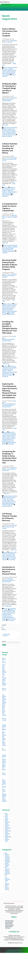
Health (7, 863)
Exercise (4, 70)
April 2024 (6, 816)
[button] (14, 6)
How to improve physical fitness (8, 437)
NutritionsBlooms (4, 2)
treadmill (7, 74)
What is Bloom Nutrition (8, 194)
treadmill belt (11, 251)
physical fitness (9, 248)
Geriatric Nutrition (7, 860)
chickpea (9, 370)
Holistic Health (7, 865)
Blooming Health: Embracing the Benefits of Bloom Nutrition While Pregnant (9, 264)
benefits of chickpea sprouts (8, 366)
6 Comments (10, 444)
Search (4, 641)
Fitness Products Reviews (10, 67)
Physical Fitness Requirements (9, 502)
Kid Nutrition (7, 868)
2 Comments (11, 559)
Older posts (7, 634)
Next (4, 629)
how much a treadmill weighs (8, 129)
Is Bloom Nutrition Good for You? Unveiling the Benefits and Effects (9, 148)
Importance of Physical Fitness (8, 613)
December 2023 (8, 828)
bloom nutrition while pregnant (9, 306)
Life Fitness (9, 555)
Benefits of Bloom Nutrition (8, 188)
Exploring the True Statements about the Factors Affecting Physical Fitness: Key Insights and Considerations (9, 391)
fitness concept (7, 129)
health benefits (6, 72)
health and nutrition (7, 309)
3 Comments (10, 620)
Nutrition (5, 187)
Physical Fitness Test (7, 249)
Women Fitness (7, 888)
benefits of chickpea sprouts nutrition (9, 369)
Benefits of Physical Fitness (8, 432)
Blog (6, 853)
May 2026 (6, 814)
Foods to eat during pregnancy (9, 307)
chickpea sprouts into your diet (9, 372)
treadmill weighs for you (8, 134)
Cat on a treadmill (8, 69)
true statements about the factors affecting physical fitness (9, 442)
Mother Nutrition (7, 304)
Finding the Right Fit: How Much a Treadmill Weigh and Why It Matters (9, 88)
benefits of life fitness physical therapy (9, 552)
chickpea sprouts (6, 372)
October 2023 (7, 834)
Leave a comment (7, 136)
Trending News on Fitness (10, 496)
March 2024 (6, 819)
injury (3, 555)
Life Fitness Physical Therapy (9, 555)
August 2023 (7, 840)
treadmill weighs (10, 133)
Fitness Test (10, 500)
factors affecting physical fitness (9, 435)
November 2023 (8, 831)
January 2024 (7, 825)
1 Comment (7, 195)
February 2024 (7, 822)
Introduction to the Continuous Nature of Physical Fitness (8, 617)
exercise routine (11, 70)
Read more (5, 125)
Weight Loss (7, 885)
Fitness (5, 432)
